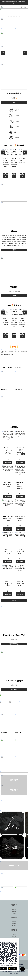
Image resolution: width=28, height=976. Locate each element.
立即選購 (14, 250)
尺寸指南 (14, 938)
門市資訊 (14, 913)
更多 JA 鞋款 (14, 689)
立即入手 (14, 102)
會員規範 (12, 973)
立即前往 (14, 295)
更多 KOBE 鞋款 (14, 644)
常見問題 (14, 936)
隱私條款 (16, 973)
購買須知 (14, 921)
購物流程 (14, 923)
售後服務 (14, 934)
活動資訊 (14, 925)
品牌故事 (14, 909)
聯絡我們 (14, 911)
